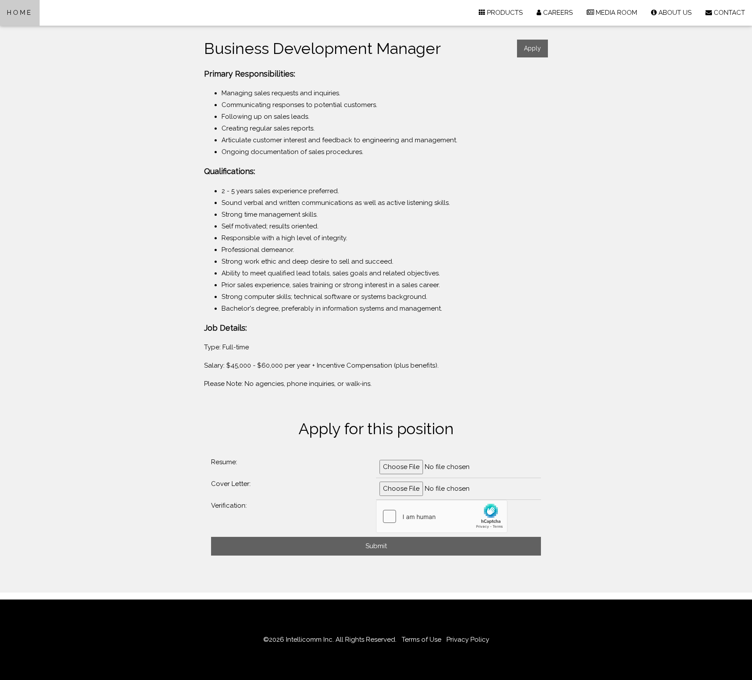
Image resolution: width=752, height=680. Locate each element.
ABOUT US (674, 13)
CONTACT (728, 13)
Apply (532, 48)
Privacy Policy (467, 639)
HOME (20, 13)
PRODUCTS (504, 13)
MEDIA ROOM (615, 13)
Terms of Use (421, 639)
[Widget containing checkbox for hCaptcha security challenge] (441, 516)
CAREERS (557, 13)
